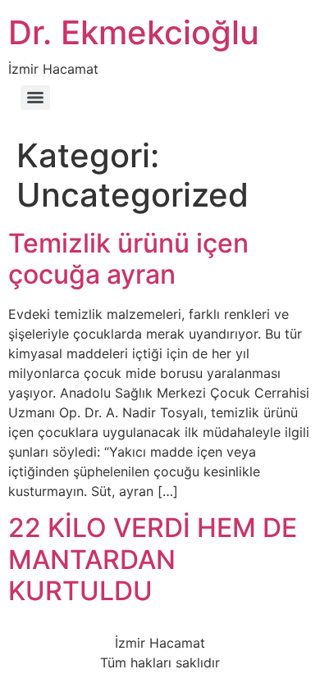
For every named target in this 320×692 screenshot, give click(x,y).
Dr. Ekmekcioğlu (133, 32)
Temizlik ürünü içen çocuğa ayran (128, 258)
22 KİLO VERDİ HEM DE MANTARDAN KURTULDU (152, 559)
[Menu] (35, 97)
